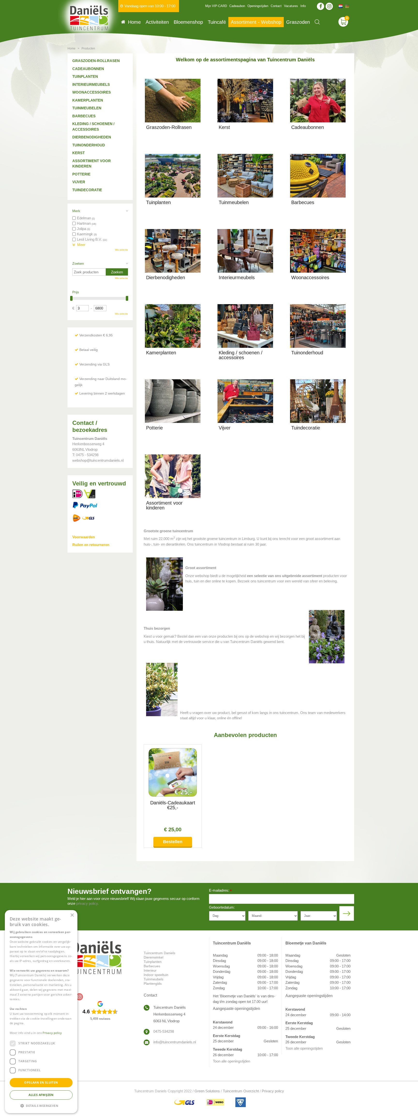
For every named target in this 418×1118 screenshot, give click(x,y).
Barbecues (84, 116)
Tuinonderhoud (88, 145)
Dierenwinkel (153, 957)
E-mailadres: (220, 890)
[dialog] (41, 1011)
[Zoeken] (317, 21)
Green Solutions (207, 1091)
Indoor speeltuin (156, 975)
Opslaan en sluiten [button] (41, 1082)
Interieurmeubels (91, 84)
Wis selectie (121, 249)
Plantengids (153, 983)
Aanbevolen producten (245, 735)
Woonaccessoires (91, 92)
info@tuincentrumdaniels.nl (174, 1042)
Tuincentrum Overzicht (241, 1091)
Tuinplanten (85, 76)
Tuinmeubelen (86, 108)
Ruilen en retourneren (90, 545)
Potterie (81, 174)
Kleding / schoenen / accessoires (93, 126)
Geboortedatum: (222, 907)
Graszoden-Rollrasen (96, 61)
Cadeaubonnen (88, 69)
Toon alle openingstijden (231, 1061)
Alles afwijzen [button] (41, 1095)
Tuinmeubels (153, 979)
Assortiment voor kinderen (91, 163)
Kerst (78, 153)
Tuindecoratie (87, 190)
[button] (41, 1105)
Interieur (150, 970)
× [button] (72, 915)
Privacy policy (273, 1091)
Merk (76, 211)
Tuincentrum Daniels (159, 953)
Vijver (78, 182)
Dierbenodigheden (91, 137)
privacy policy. (87, 903)
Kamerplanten (87, 100)
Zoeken (78, 263)
